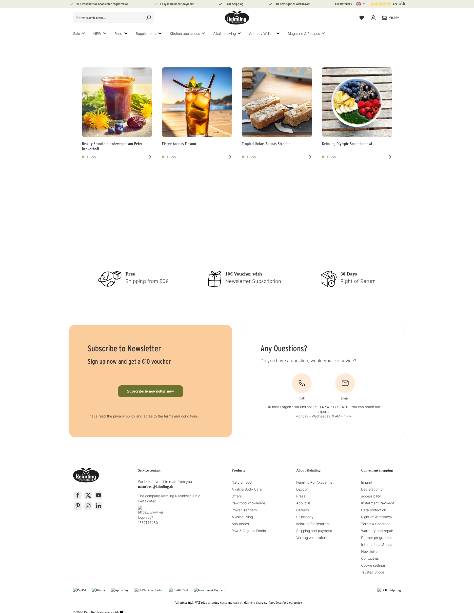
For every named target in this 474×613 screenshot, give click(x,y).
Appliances (240, 524)
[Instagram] (88, 506)
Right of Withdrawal (377, 517)
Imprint (366, 482)
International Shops (376, 544)
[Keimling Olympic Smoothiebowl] (357, 102)
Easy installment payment (177, 4)
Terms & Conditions (376, 524)
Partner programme (376, 537)
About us (303, 503)
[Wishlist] (361, 18)
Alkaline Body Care (247, 489)
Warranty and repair (377, 531)
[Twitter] (88, 495)
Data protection (373, 510)
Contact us (370, 558)
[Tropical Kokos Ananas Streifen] (277, 102)
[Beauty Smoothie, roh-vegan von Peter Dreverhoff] (117, 102)
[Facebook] (77, 495)
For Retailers (343, 4)
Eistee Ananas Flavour (179, 143)
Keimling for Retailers (313, 524)
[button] (360, 3)
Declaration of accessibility (372, 492)
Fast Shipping (234, 4)
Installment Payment (377, 503)
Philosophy (305, 517)
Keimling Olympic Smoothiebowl (347, 143)
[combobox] (108, 17)
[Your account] (373, 18)
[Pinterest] (77, 506)
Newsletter (370, 551)
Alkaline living (242, 517)
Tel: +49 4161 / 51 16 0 (330, 407)
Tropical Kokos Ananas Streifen (266, 143)
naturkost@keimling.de (155, 487)
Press (300, 496)
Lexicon (302, 489)
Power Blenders (244, 510)
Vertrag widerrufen (311, 537)
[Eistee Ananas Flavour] (197, 102)
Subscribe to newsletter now (150, 391)
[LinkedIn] (98, 506)
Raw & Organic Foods (249, 531)
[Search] (148, 17)
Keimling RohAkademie (314, 482)
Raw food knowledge (248, 503)
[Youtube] (98, 495)
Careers (302, 510)
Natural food (242, 482)
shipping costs (217, 602)
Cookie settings (373, 565)
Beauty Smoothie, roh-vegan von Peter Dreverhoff (112, 146)
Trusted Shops (372, 572)
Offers (237, 496)
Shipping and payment (314, 531)
